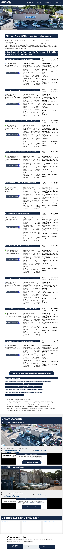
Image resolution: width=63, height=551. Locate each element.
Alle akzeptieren (47, 546)
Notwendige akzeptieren (15, 546)
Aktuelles (48, 2)
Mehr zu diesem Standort (11, 452)
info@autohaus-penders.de (12, 450)
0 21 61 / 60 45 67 (40, 450)
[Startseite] (6, 2)
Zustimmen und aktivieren (31, 462)
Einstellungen (31, 546)
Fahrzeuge (30, 2)
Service (39, 2)
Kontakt (57, 2)
